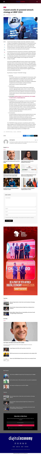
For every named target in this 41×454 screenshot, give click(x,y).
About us (18, 446)
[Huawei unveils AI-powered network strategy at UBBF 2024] (21, 28)
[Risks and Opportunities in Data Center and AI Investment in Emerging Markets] (6, 303)
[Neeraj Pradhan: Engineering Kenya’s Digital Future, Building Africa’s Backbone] (6, 308)
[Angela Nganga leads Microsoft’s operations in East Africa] (29, 155)
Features (26, 446)
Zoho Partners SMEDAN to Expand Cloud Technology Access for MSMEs (22, 374)
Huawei (15, 131)
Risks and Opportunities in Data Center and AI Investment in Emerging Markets (22, 303)
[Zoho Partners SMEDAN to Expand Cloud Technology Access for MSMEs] (6, 376)
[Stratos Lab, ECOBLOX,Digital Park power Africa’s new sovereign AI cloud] (29, 168)
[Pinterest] (5, 52)
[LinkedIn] (5, 50)
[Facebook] (5, 45)
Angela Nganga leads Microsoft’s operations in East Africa (27, 162)
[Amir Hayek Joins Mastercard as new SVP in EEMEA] (12, 155)
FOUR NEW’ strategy (9, 131)
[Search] (37, 2)
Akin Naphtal (12, 139)
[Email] (5, 57)
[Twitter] (5, 47)
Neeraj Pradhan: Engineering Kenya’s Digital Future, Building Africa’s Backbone (22, 308)
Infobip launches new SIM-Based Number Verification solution (11, 189)
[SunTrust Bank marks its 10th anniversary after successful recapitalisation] (6, 381)
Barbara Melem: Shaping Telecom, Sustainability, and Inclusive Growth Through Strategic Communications (22, 313)
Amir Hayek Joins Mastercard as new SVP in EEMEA (12, 162)
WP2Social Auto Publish (16, 453)
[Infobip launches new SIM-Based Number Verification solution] (12, 182)
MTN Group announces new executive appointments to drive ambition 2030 (10, 175)
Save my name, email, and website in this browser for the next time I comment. (20, 217)
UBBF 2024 (19, 131)
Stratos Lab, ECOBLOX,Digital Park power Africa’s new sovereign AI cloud (28, 175)
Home (14, 446)
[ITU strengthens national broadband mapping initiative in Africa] (29, 182)
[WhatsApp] (5, 55)
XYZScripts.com (25, 453)
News (5, 7)
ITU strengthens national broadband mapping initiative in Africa (27, 189)
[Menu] (4, 2)
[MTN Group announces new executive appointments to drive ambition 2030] (12, 168)
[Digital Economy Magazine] (20, 1)
